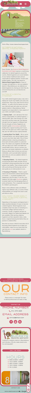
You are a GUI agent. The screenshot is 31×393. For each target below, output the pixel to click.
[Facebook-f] (11, 322)
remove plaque (16, 126)
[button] (25, 3)
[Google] (20, 322)
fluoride (19, 179)
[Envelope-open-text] (15, 322)
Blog (7, 44)
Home (3, 44)
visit (11, 229)
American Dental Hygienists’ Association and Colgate (15, 70)
